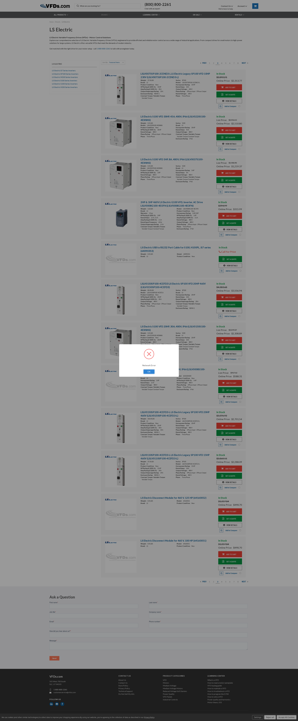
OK (149, 371)
